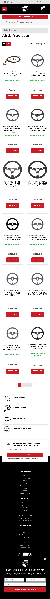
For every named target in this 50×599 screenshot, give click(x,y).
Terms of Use (25, 538)
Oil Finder (25, 511)
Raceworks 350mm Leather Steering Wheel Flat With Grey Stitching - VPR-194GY (37, 238)
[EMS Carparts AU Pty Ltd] (26, 9)
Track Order (25, 533)
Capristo (25, 476)
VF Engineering (25, 494)
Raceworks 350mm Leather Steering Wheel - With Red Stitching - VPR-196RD (37, 128)
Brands (25, 508)
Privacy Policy (35, 459)
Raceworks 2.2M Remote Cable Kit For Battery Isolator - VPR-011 (12, 74)
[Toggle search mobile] (37, 9)
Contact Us (25, 506)
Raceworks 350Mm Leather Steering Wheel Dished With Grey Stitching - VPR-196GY (37, 183)
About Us (25, 503)
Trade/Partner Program (25, 521)
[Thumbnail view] (4, 44)
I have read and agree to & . (23, 459)
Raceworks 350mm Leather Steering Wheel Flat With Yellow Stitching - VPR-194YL (12, 347)
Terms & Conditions (25, 459)
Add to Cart (12, 96)
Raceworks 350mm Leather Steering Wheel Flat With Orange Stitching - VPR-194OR (12, 293)
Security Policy (25, 545)
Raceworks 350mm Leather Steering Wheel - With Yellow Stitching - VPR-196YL (12, 184)
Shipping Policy (25, 548)
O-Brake (25, 489)
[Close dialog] (45, 559)
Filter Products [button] (11, 30)
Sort (30, 44)
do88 (25, 481)
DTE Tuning (25, 483)
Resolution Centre (25, 535)
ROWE (25, 491)
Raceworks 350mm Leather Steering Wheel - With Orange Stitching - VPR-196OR (12, 129)
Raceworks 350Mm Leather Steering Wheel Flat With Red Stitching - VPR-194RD (37, 292)
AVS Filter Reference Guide (25, 513)
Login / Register (42, 2)
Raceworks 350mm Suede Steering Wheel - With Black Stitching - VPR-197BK (37, 347)
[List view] (8, 44)
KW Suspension (25, 486)
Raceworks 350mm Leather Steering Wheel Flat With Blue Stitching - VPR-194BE (12, 238)
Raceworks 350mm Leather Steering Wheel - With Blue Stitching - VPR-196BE (37, 74)
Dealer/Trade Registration (25, 516)
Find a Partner (25, 518)
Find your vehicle (25, 16)
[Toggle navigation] (4, 9)
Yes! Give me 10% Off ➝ (25, 590)
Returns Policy (25, 543)
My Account (25, 530)
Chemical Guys (25, 478)
